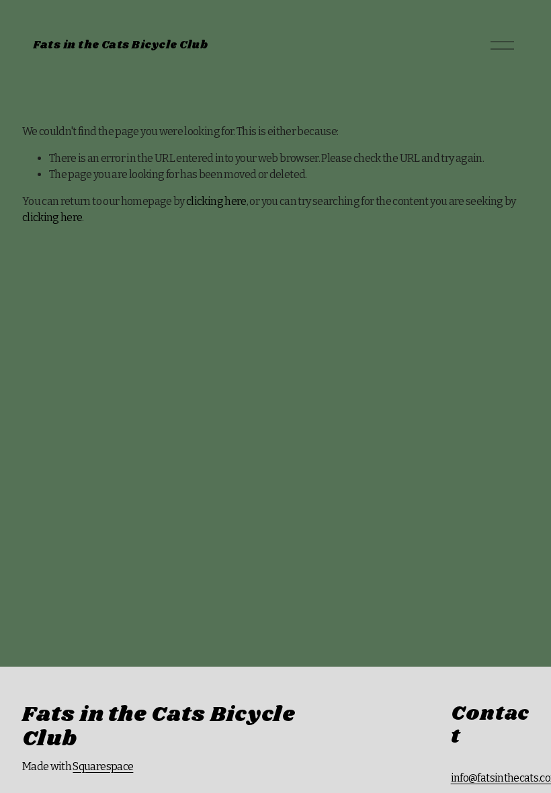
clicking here (216, 201)
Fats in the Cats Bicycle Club (120, 45)
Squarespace (103, 766)
